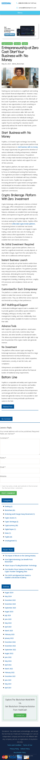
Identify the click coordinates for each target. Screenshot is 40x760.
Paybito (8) (8, 537)
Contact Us (20, 715)
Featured (17, 44)
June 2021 (8, 680)
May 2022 (8, 661)
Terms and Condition (14, 745)
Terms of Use (27, 745)
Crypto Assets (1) (10, 518)
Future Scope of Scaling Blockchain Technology (21, 565)
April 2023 (8, 627)
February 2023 (9, 634)
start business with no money (28, 147)
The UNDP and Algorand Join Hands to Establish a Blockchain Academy (18, 576)
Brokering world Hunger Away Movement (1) (20, 514)
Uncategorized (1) (11, 541)
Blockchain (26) (10, 510)
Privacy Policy (14, 749)
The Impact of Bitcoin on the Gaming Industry (20, 556)
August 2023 (9, 612)
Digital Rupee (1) (10, 529)
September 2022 (10, 650)
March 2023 (9, 631)
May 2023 (8, 623)
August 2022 (9, 653)
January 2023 (9, 638)
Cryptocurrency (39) (11, 525)
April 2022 (8, 665)
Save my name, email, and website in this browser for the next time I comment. (20, 487)
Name (3, 458)
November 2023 (10, 604)
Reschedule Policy (20, 752)
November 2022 (10, 646)
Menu (19, 13)
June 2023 (8, 619)
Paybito (24, 44)
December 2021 (10, 676)
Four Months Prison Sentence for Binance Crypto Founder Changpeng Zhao (19, 570)
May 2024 (8, 596)
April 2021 (8, 688)
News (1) (8, 533)
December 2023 (10, 600)
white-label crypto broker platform (23, 224)
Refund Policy (25, 749)
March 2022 (9, 669)
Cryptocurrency (7, 44)
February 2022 (9, 672)
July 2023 (8, 615)
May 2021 (8, 684)
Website (3, 476)
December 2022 (10, 642)
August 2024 (9, 593)
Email (3, 467)
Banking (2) (8, 506)
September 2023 (10, 608)
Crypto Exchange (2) (11, 522)
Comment (4, 438)
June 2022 (8, 657)
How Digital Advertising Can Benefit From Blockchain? (19, 560)
